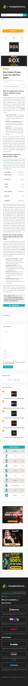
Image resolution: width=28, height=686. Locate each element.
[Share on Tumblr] (18, 380)
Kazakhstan (12, 86)
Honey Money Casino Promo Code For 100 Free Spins (14, 659)
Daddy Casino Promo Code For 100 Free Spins (14, 408)
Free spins (6, 81)
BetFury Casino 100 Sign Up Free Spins (14, 437)
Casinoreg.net (18, 596)
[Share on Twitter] (12, 380)
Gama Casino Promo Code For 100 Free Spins (14, 614)
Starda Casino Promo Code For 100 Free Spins (14, 427)
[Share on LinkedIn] (15, 380)
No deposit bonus (10, 80)
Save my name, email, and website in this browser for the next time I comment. (14, 363)
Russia (17, 86)
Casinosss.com (11, 596)
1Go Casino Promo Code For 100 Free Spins (14, 398)
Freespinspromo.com (6, 592)
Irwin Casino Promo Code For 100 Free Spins (14, 648)
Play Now (21, 200)
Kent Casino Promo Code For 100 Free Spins (14, 633)
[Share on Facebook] (9, 380)
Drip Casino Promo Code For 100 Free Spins (14, 418)
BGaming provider (9, 162)
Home (4, 80)
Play (23, 451)
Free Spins (21, 172)
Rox (23, 187)
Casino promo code (19, 80)
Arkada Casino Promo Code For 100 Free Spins (14, 669)
